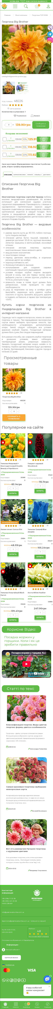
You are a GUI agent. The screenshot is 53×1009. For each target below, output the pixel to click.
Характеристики (20, 174)
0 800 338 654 (7, 903)
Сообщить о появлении (13, 417)
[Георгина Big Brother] (26, 49)
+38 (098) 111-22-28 (9, 898)
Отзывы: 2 (38, 174)
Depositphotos (29, 940)
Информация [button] (12, 945)
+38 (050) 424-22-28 (9, 901)
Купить (13, 493)
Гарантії (30, 174)
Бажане (37, 116)
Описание (8, 175)
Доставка (46, 174)
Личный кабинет (12, 950)
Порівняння (21, 116)
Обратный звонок (11, 957)
